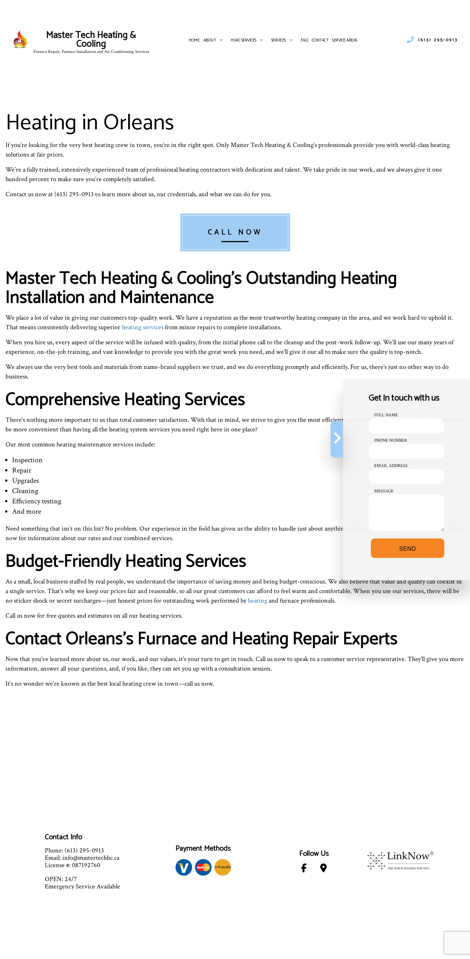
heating (257, 600)
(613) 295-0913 (438, 40)
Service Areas (344, 40)
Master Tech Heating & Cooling (91, 39)
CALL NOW (235, 232)
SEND (407, 548)
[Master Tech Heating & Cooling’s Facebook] (304, 869)
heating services (142, 327)
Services (278, 40)
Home (194, 40)
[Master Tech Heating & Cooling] (20, 40)
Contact (320, 40)
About (209, 40)
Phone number (390, 440)
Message (384, 491)
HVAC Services (243, 40)
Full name (386, 415)
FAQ (304, 40)
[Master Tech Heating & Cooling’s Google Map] (323, 869)
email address (391, 465)
